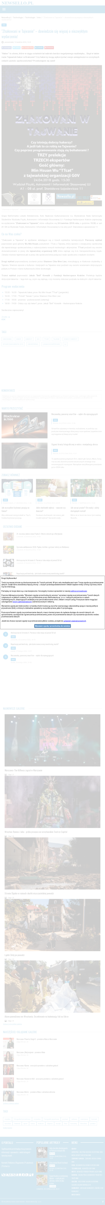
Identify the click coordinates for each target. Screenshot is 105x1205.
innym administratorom (22, 602)
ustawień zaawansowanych (75, 621)
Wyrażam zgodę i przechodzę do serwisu (52, 626)
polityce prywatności (78, 591)
